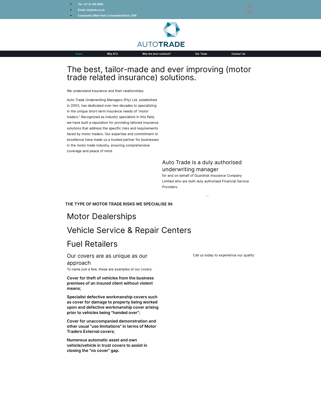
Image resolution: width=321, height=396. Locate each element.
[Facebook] (250, 7)
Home (79, 53)
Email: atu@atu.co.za (90, 10)
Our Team (201, 53)
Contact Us (238, 53)
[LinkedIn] (250, 12)
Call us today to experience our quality (223, 255)
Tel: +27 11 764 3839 (90, 4)
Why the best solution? (156, 53)
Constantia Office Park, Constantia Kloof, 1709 (106, 15)
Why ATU (112, 53)
